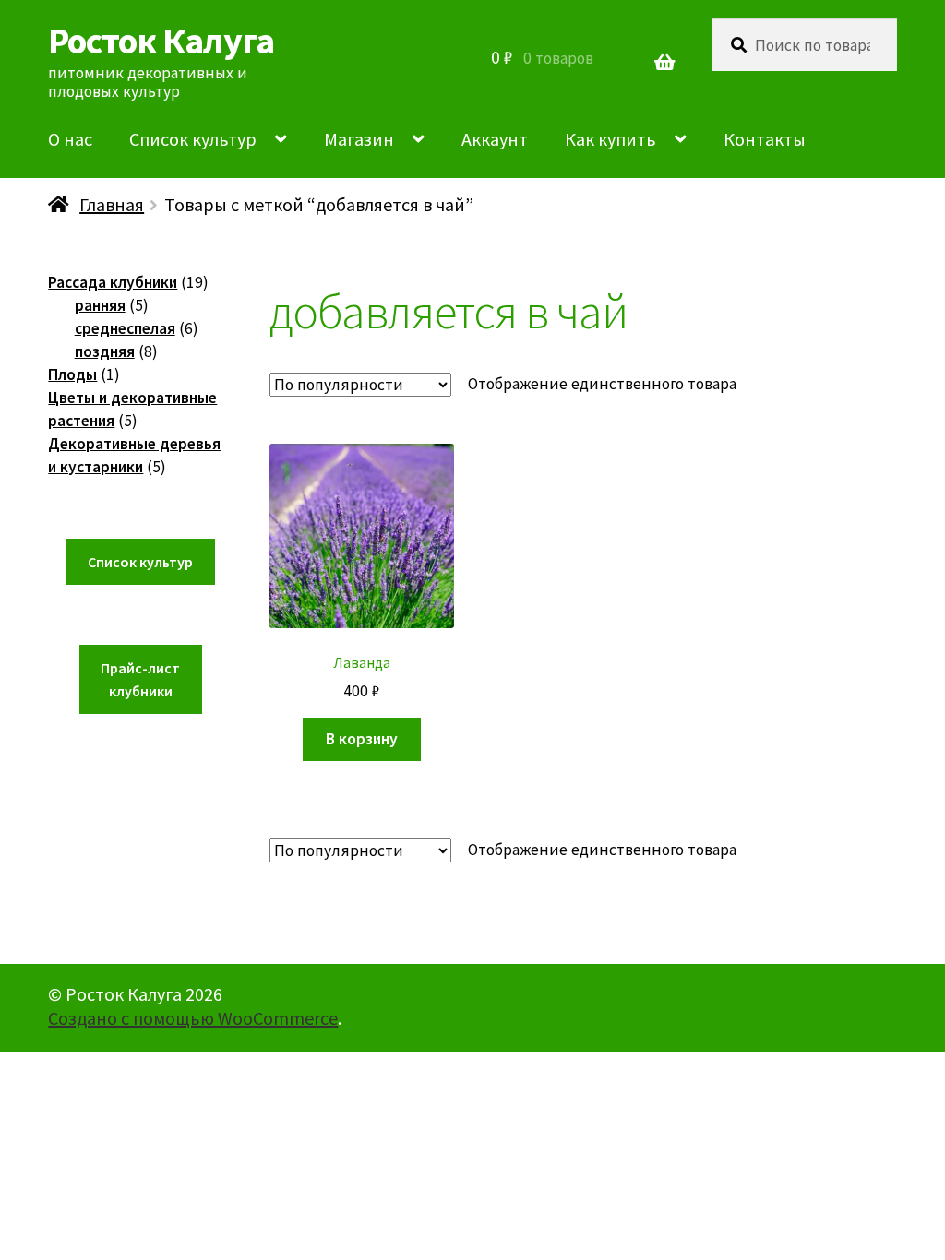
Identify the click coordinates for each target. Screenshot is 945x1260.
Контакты (765, 138)
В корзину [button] (362, 739)
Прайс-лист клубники (140, 679)
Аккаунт (494, 138)
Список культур (193, 138)
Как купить (610, 138)
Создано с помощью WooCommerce (193, 1017)
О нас (70, 138)
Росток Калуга (161, 41)
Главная (111, 204)
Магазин (359, 138)
